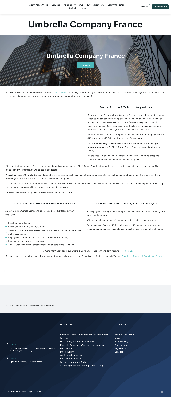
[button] (4, 270)
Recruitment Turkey (153, 256)
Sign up (144, 6)
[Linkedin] (162, 392)
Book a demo (160, 6)
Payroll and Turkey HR (132, 256)
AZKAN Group (60, 92)
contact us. (127, 251)
